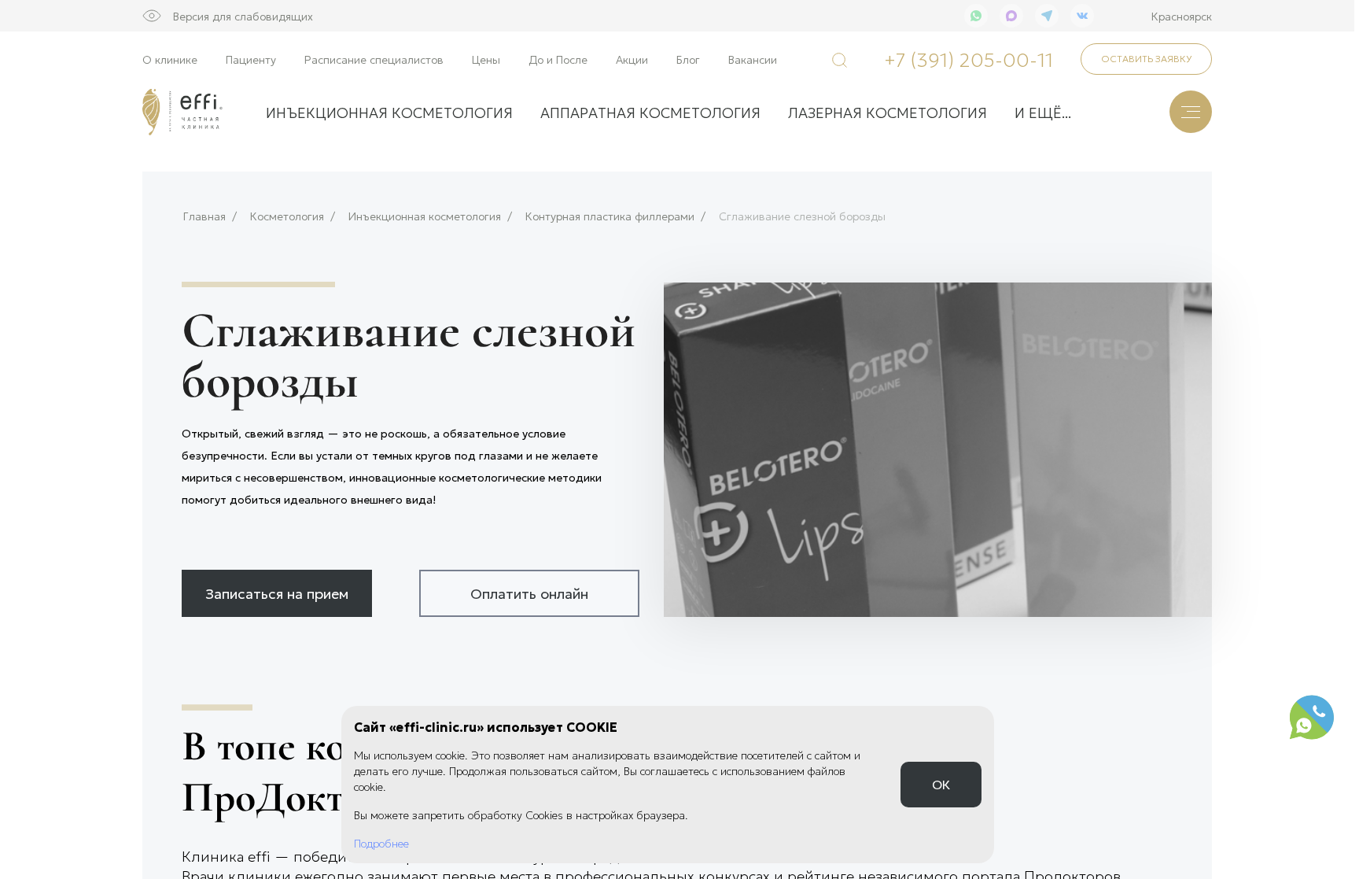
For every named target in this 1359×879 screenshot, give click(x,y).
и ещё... (1043, 112)
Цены (486, 59)
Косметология (287, 216)
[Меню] (1190, 111)
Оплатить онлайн (529, 593)
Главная (204, 216)
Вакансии (752, 59)
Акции (632, 59)
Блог (688, 59)
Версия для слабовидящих (243, 15)
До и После (557, 59)
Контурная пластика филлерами (609, 216)
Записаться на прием (276, 593)
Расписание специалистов (374, 59)
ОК (941, 784)
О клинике (169, 59)
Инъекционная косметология (424, 216)
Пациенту (251, 59)
